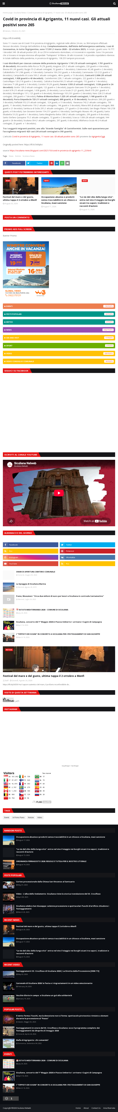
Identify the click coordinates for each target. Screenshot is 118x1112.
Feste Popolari (56, 314)
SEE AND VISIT (56, 337)
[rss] (30, 551)
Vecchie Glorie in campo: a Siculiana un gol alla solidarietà (44, 995)
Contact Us (96, 1108)
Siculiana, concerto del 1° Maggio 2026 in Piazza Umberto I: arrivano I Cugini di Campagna (59, 622)
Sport (56, 345)
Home (78, 1108)
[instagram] (30, 557)
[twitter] (87, 544)
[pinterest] (87, 551)
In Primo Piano (18, 817)
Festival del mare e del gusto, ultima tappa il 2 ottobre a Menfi (20, 198)
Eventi (56, 306)
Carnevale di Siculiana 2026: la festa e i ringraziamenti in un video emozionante (54, 983)
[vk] (87, 557)
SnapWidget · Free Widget (70, 766)
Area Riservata (109, 1108)
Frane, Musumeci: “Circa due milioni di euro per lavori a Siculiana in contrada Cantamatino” (60, 596)
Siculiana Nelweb (24, 1108)
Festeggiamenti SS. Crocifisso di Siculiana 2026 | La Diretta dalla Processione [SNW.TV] (57, 971)
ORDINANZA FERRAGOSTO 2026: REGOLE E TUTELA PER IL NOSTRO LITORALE (51, 861)
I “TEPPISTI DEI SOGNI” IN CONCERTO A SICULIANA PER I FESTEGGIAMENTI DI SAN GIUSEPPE (58, 634)
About (86, 1108)
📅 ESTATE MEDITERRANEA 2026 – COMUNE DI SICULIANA (42, 609)
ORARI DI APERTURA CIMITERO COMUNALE (35, 571)
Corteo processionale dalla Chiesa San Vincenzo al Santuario (45, 881)
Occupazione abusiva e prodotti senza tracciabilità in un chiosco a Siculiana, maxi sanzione (59, 200)
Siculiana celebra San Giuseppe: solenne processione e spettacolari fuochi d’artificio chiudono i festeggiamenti (62, 907)
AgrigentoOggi (98, 136)
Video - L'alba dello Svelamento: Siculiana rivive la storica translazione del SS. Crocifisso (58, 893)
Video (56, 353)
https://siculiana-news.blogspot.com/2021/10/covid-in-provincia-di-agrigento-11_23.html (50, 150)
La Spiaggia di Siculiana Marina (31, 584)
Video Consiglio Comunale (56, 361)
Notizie (18, 156)
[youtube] (30, 563)
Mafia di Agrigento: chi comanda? (32, 1040)
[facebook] (30, 544)
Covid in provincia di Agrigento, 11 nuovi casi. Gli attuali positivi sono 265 (45, 136)
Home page (8, 12)
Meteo (56, 322)
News (11, 156)
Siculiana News (20, 12)
